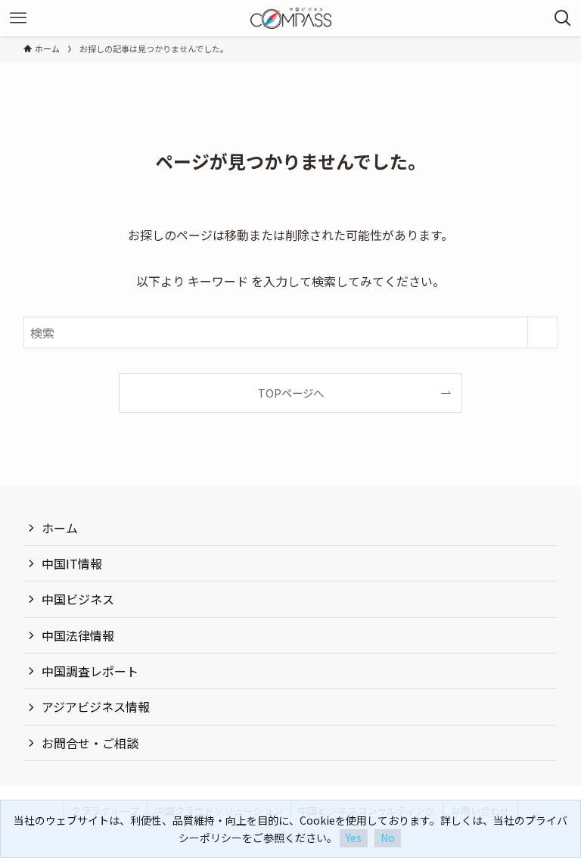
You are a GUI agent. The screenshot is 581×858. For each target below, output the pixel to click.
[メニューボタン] (18, 18)
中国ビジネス (78, 599)
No (388, 837)
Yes (354, 837)
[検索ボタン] (563, 18)
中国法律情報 (78, 635)
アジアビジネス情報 (96, 706)
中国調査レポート (90, 671)
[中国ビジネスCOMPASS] (290, 18)
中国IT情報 (72, 563)
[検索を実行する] (542, 332)
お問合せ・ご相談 (90, 743)
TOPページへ (291, 393)
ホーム (60, 528)
